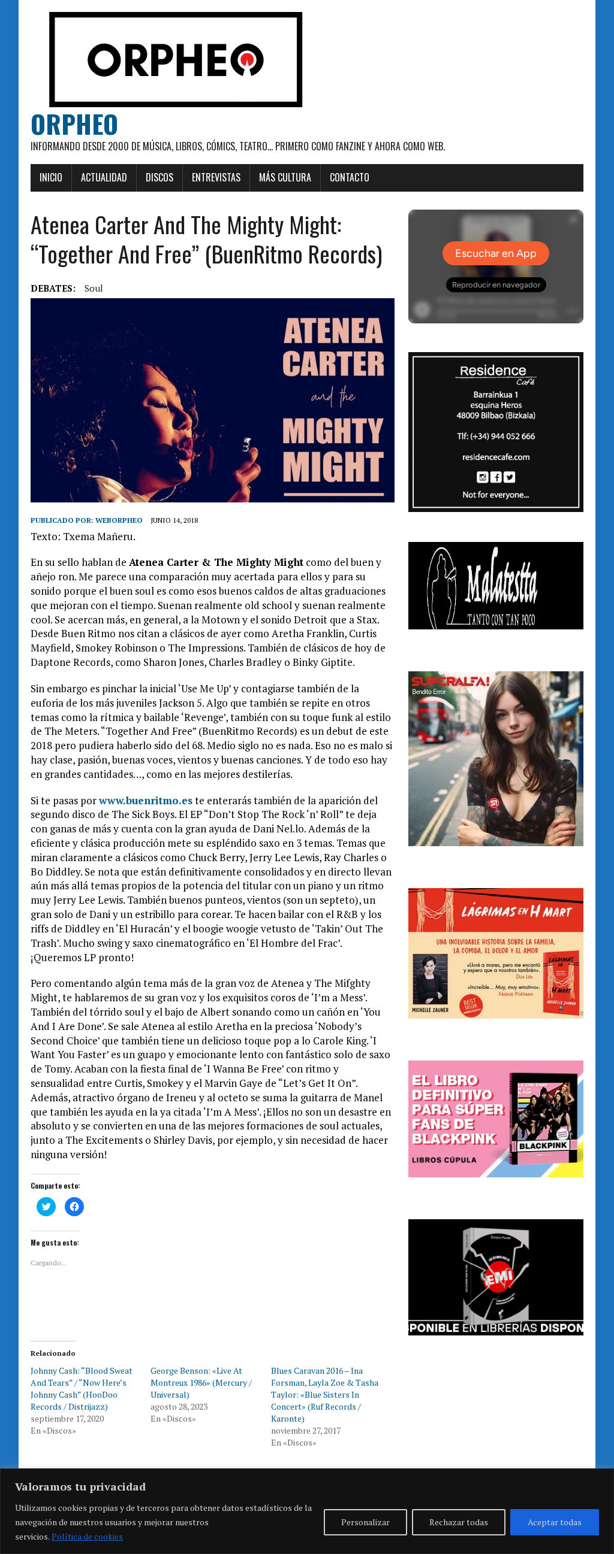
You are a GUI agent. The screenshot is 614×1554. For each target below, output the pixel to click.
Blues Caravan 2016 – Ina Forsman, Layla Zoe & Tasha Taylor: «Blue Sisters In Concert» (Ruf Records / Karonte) (324, 1394)
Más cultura (285, 177)
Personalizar (365, 1522)
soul (94, 288)
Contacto (349, 177)
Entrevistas (216, 177)
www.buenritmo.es (145, 800)
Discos (159, 177)
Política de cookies (87, 1536)
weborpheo (119, 520)
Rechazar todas (458, 1522)
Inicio (51, 177)
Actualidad (104, 177)
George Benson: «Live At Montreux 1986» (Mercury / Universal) (201, 1382)
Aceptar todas (555, 1522)
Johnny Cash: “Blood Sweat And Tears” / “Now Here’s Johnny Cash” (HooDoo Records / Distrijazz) (82, 1388)
